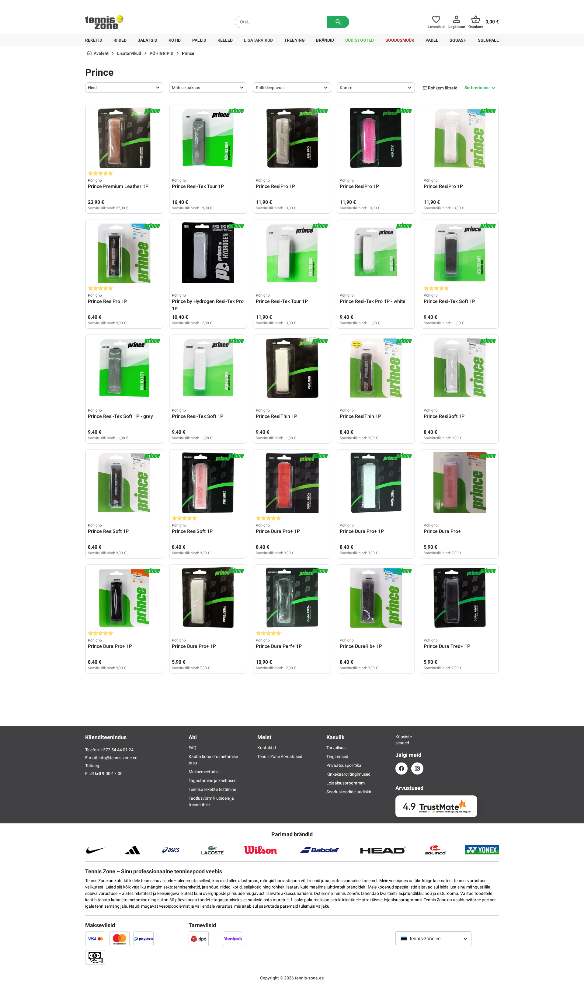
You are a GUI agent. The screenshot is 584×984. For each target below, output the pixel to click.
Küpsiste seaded (401, 739)
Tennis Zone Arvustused (279, 756)
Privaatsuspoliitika (343, 765)
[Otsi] (338, 22)
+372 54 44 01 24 (121, 4)
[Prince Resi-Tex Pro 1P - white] (375, 252)
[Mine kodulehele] (104, 22)
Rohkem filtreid (442, 87)
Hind (92, 87)
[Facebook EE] (401, 768)
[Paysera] (144, 938)
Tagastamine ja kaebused (213, 780)
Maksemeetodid (204, 771)
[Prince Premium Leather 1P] (124, 137)
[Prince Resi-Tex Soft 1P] (459, 252)
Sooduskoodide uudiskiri (349, 791)
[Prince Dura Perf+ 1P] (292, 597)
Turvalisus (336, 747)
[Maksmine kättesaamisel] (95, 957)
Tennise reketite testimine (212, 789)
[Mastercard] (119, 938)
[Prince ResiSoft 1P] (459, 367)
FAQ (192, 747)
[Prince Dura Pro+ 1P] (292, 482)
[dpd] (199, 938)
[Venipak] (233, 938)
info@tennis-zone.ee (118, 757)
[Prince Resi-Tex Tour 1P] (208, 137)
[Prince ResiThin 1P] (292, 367)
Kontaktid (266, 747)
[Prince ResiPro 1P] (292, 137)
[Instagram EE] (417, 768)
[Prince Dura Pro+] (459, 482)
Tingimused (337, 756)
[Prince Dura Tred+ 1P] (459, 597)
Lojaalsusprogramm (345, 783)
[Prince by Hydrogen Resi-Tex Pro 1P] (208, 252)
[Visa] (95, 938)
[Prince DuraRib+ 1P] (375, 597)
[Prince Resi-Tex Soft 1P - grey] (124, 367)
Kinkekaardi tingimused (348, 774)
